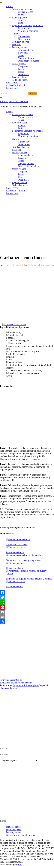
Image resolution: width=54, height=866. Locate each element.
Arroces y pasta (19, 17)
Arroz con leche (25, 50)
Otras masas (23, 74)
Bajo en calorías (19, 77)
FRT (20, 864)
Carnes (15, 33)
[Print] (27, 617)
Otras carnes (24, 39)
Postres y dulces (19, 47)
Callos (11, 680)
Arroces (22, 20)
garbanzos (12, 688)
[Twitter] (27, 597)
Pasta (20, 22)
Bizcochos (23, 52)
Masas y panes (19, 63)
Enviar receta (12, 82)
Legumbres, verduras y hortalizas (27, 25)
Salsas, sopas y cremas (22, 9)
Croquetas (23, 66)
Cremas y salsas (25, 12)
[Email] (27, 612)
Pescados (16, 44)
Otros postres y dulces (28, 61)
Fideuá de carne (16, 682)
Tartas (21, 55)
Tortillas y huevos (20, 41)
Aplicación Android (15, 85)
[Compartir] (27, 621)
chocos (3, 688)
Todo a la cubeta (20, 80)
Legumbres (23, 28)
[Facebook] (27, 592)
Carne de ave (24, 36)
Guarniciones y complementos (20, 835)
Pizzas (21, 71)
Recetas (9, 6)
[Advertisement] (27, 224)
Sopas (21, 14)
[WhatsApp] (27, 602)
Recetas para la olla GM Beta (14, 101)
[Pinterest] (27, 607)
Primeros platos (46, 265)
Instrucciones (12, 88)
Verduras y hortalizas (28, 31)
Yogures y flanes (26, 58)
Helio (6, 265)
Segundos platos (13, 829)
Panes (21, 69)
